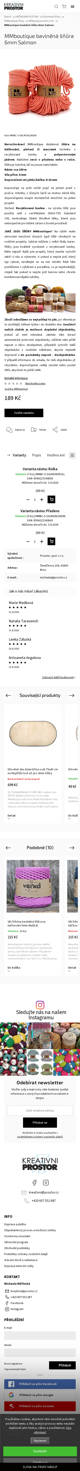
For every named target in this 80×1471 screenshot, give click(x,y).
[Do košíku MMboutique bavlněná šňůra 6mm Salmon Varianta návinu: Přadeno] (51, 541)
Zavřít (66, 441)
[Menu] (72, 6)
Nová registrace (13, 1364)
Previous (9, 695)
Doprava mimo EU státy (19, 1266)
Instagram (46, 1182)
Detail (11, 816)
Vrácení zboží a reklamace (21, 1260)
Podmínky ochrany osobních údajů (26, 1254)
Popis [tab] (36, 455)
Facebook (34, 1182)
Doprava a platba (15, 1224)
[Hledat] (56, 6)
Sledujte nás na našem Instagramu (41, 1015)
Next (72, 695)
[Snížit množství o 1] (28, 499)
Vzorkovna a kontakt (17, 1236)
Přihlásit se (40, 1122)
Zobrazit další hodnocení (58, 677)
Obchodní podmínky (17, 1248)
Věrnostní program (16, 1242)
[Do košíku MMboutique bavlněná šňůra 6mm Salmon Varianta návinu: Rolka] (51, 499)
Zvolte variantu (24, 413)
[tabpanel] (33, 763)
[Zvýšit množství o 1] (41, 499)
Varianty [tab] (19, 455)
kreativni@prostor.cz (44, 1192)
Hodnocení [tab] (56, 455)
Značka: (16, 389)
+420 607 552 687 (44, 1200)
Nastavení (40, 1440)
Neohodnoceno (35, 383)
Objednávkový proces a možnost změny (30, 1230)
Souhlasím (40, 1451)
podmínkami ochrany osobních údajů (40, 1137)
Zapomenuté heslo (15, 1369)
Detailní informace (16, 378)
